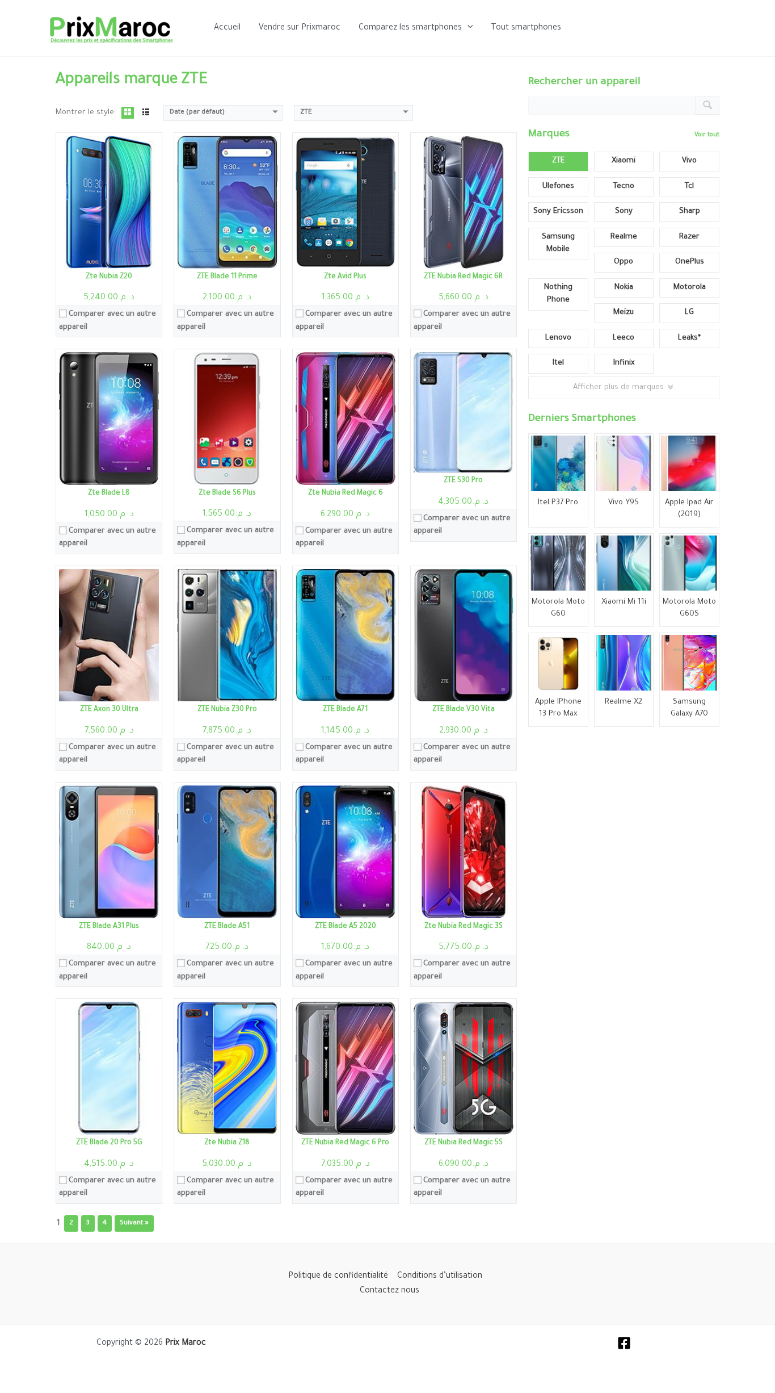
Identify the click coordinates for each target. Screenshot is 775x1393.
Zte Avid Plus (345, 277)
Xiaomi (623, 161)
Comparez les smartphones (410, 28)
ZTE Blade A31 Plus (109, 927)
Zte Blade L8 (109, 493)
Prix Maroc (185, 1343)
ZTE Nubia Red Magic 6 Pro (345, 1143)
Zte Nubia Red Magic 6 (345, 493)
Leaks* (689, 338)
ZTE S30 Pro (463, 481)
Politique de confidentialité (338, 1276)
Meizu (623, 312)
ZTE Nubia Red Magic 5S (463, 1143)
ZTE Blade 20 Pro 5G (109, 1143)
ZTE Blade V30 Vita (463, 710)
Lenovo (558, 338)
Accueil (227, 28)
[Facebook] (624, 1343)
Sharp (689, 211)
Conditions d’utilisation (439, 1276)
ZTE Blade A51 (227, 927)
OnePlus (689, 262)
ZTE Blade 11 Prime (227, 277)
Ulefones (558, 186)
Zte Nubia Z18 (227, 1143)
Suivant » (134, 1223)
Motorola (689, 287)
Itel (558, 363)
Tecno (623, 186)
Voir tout (706, 135)
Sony (624, 211)
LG (689, 312)
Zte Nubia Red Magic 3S (463, 927)
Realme (623, 237)
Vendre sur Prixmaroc (299, 28)
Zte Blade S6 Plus (227, 493)
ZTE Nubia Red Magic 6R (463, 277)
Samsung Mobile (558, 243)
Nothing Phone (558, 294)
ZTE (558, 161)
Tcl (689, 186)
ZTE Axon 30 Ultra (109, 710)
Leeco (623, 338)
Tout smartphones (526, 28)
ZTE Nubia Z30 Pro (227, 710)
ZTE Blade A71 (345, 710)
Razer (689, 237)
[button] (467, 28)
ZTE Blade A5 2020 (345, 927)
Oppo (623, 262)
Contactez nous (389, 1291)
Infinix (623, 363)
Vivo (689, 161)
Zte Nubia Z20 (109, 277)
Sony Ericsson (558, 211)
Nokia (623, 287)
